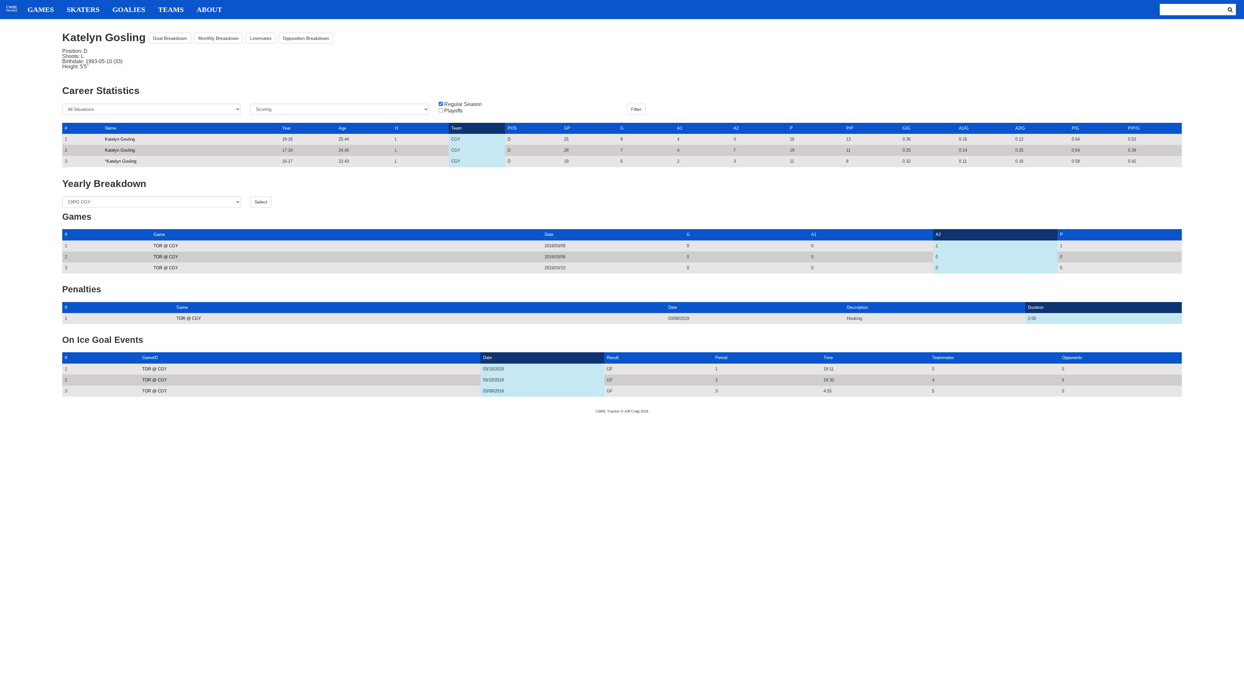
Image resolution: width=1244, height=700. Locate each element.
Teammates (943, 357)
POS (512, 128)
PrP (849, 128)
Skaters (83, 9)
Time (828, 357)
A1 (679, 128)
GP (567, 128)
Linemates (260, 38)
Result (613, 357)
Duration (1035, 307)
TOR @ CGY (166, 245)
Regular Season (463, 104)
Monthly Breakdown (218, 38)
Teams (171, 9)
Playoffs (453, 110)
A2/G (1020, 128)
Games (41, 9)
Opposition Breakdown (306, 38)
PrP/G (1134, 128)
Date (549, 234)
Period (721, 357)
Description (857, 307)
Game (159, 234)
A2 (736, 128)
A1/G (964, 128)
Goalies (128, 9)
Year (286, 128)
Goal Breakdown (170, 38)
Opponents (1072, 357)
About (209, 9)
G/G (906, 128)
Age (342, 128)
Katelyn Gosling (120, 139)
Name (110, 128)
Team (456, 128)
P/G (1075, 128)
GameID (150, 357)
